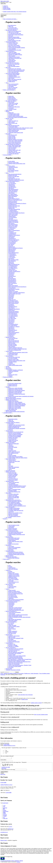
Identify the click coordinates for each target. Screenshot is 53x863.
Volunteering (11, 598)
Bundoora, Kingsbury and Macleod (15, 370)
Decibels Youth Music (12, 475)
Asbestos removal (12, 460)
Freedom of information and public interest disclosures (19, 617)
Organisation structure (12, 601)
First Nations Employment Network (15, 532)
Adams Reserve (11, 184)
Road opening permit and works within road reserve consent (20, 127)
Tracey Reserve (11, 319)
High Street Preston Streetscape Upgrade (16, 660)
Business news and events (11, 556)
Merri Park (10, 284)
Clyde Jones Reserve (12, 217)
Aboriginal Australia (12, 490)
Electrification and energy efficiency (15, 552)
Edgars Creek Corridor (13, 225)
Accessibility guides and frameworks (15, 510)
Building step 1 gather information (15, 402)
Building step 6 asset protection (14, 408)
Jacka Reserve (11, 258)
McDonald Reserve (12, 280)
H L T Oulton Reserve (12, 241)
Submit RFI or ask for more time (15, 392)
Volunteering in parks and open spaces (16, 180)
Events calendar (11, 165)
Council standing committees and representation (18, 614)
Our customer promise (12, 578)
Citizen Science (11, 59)
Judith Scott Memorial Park (13, 264)
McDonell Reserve (12, 282)
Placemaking (8, 545)
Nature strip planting (12, 85)
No (6, 753)
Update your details (12, 625)
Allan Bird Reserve (12, 187)
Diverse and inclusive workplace (15, 592)
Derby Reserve (11, 223)
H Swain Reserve (11, 243)
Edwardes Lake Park (12, 226)
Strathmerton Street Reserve (14, 309)
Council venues (9, 351)
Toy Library (10, 449)
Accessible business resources (14, 516)
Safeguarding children (12, 620)
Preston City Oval (12, 299)
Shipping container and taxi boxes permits (16, 129)
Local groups (11, 107)
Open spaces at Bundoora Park (14, 350)
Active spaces (11, 546)
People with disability (10, 507)
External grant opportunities (14, 641)
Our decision (11, 395)
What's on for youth (12, 473)
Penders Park (11, 297)
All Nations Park (11, 185)
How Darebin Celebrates (13, 170)
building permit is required (36, 702)
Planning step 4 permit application (15, 391)
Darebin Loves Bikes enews (14, 106)
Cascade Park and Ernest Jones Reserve (16, 212)
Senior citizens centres (12, 354)
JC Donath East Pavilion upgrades (15, 657)
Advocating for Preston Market (14, 666)
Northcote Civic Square (13, 291)
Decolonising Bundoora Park (14, 491)
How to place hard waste (13, 72)
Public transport (9, 110)
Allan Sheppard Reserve (13, 189)
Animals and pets (9, 430)
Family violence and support (14, 451)
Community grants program (14, 635)
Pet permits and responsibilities (14, 436)
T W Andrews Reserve (13, 316)
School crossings (11, 136)
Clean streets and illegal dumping (12, 73)
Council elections (9, 642)
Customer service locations (13, 574)
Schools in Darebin (12, 455)
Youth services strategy (13, 480)
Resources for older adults (13, 497)
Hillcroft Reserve (11, 250)
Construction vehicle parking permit (15, 132)
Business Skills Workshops (13, 557)
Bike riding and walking (11, 100)
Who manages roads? (12, 134)
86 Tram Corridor (11, 654)
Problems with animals (13, 437)
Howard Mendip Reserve (13, 252)
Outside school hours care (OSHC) (15, 456)
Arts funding (10, 639)
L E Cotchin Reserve (12, 266)
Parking (7, 111)
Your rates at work (12, 633)
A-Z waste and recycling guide (14, 33)
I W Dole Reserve (12, 253)
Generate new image (6, 767)
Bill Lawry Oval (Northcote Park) (15, 199)
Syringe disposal (11, 468)
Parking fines (11, 112)
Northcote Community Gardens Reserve (16, 292)
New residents (9, 517)
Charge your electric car (13, 120)
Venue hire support (12, 640)
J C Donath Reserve (12, 255)
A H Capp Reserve (12, 183)
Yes (6, 750)
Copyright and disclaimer (6, 860)
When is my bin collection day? (14, 31)
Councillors (10, 606)
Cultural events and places (13, 482)
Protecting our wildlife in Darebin (15, 54)
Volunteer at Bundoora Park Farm (15, 347)
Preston (9, 373)
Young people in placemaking (14, 547)
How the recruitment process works (15, 593)
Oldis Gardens (11, 294)
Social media (11, 580)
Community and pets (7, 412)
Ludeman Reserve (12, 276)
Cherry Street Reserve (12, 215)
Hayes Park (10, 245)
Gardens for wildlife (12, 52)
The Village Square (12, 318)
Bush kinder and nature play (14, 178)
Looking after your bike (13, 103)
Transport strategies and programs (12, 144)
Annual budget (11, 603)
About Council (6, 559)
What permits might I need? (14, 538)
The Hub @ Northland (13, 474)
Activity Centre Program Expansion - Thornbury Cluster (19, 665)
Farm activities (11, 339)
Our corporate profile (12, 596)
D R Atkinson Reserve (13, 219)
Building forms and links (13, 401)
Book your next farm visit (13, 340)
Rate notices (10, 624)
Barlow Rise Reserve (12, 196)
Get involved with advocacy (14, 649)
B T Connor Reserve (12, 194)
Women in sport (11, 364)
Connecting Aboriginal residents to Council (17, 485)
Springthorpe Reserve (12, 306)
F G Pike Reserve (12, 228)
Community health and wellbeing (12, 422)
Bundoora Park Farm (12, 175)
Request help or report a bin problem (15, 34)
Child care (10, 444)
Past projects (10, 549)
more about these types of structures (25, 694)
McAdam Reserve (12, 278)
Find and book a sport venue (14, 357)
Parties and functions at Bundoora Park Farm (17, 348)
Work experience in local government (16, 599)
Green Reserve (11, 237)
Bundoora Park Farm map (13, 341)
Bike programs (11, 102)
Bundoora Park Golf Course (14, 205)
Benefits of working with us (14, 591)
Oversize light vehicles (13, 126)
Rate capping (11, 627)
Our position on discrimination (14, 503)
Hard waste (10, 35)
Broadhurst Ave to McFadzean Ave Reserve (17, 203)
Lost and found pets (12, 439)
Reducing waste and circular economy (16, 553)
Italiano (4, 810)
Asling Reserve (11, 192)
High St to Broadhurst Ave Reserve (15, 248)
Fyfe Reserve (11, 231)
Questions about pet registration (14, 435)
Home (2, 673)
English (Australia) (14, 11)
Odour (9, 464)
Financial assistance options (14, 626)
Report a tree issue (12, 88)
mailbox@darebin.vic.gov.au (6, 784)
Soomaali (5, 814)
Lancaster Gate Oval (12, 270)
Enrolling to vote (11, 644)
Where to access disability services (15, 512)
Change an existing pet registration (15, 434)
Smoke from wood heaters (13, 467)
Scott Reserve (11, 304)
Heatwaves (10, 429)
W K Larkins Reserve (12, 325)
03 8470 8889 (8, 792)
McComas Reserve (12, 279)
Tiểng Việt (5, 818)
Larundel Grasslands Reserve (14, 271)
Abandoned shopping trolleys (14, 76)
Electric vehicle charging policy (14, 145)
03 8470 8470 (5, 803)
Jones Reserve (11, 263)
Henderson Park (11, 246)
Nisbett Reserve (11, 290)
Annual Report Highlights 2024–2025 (16, 610)
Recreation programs (12, 345)
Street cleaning (11, 78)
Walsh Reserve (11, 327)
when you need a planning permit (41, 714)
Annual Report (11, 604)
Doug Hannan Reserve (13, 224)
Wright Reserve (11, 334)
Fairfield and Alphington (13, 371)
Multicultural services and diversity (13, 499)
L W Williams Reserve (12, 267)
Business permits (9, 536)
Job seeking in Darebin (13, 597)
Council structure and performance (13, 600)
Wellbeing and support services (14, 426)
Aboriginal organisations (13, 484)
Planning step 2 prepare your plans (15, 389)
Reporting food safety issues (14, 461)
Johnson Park (11, 262)
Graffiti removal (11, 81)
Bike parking (11, 105)
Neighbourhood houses (13, 353)
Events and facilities (7, 154)
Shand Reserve (11, 305)
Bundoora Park (11, 208)
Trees (7, 82)
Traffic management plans (13, 130)
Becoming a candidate (12, 645)
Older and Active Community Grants (15, 638)
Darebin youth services (10, 471)
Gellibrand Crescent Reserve (14, 235)
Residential (3, 674)
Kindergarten (11, 446)
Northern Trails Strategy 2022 (14, 146)
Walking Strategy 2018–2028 (14, 152)
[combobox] (11, 14)
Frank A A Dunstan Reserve (14, 230)
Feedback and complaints (13, 573)
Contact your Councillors (13, 579)
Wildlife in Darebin (12, 441)
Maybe (6, 751)
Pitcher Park (10, 298)
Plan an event (11, 171)
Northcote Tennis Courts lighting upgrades (17, 655)
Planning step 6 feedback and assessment (16, 393)
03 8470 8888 (3, 782)
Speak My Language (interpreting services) (17, 505)
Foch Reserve (11, 229)
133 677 (10, 826)
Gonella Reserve (11, 236)
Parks (7, 172)
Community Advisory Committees (15, 504)
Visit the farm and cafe (12, 338)
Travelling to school (12, 109)
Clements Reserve (12, 216)
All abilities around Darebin (14, 508)
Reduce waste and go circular (14, 46)
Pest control (10, 465)
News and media (9, 584)
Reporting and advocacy (13, 514)
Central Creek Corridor (13, 214)
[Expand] (16, 30)
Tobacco (10, 469)
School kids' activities (12, 447)
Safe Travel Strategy (12, 147)
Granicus (18, 861)
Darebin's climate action (13, 42)
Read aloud (4, 768)
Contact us (8, 570)
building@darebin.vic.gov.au (9, 745)
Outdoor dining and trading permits (15, 541)
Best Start (10, 454)
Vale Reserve (11, 323)
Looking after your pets (13, 440)
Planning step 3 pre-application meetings (16, 390)
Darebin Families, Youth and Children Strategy (17, 457)
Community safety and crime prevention (16, 424)
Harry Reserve (11, 244)
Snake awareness (11, 55)
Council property (11, 613)
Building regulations (12, 632)
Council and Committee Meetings (15, 607)
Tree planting (11, 86)
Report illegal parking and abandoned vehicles (17, 117)
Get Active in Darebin (12, 358)
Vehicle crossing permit (13, 131)
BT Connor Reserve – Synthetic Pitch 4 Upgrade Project (19, 659)
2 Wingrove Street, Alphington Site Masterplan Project (19, 661)
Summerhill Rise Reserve (13, 312)
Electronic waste (11, 65)
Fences (9, 630)
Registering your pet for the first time (15, 431)
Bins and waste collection (11, 30)
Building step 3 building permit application (17, 404)
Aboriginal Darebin (10, 481)
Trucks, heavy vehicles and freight (15, 140)
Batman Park (11, 197)
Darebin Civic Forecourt (13, 222)
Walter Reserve (11, 328)
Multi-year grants (11, 637)
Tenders (10, 535)
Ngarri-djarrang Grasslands (13, 289)
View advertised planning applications (13, 398)
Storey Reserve (11, 307)
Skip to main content (5, 1)
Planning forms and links (11, 397)
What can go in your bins (13, 32)
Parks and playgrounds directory (14, 174)
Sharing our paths (11, 137)
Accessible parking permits (13, 115)
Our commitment (11, 483)
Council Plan (11, 605)
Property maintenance (12, 80)
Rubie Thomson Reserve (13, 303)
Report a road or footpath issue (14, 143)
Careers (7, 588)
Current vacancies (12, 590)
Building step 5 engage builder (14, 406)
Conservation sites (12, 60)
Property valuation (12, 628)
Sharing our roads (12, 138)
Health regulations (12, 540)
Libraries (7, 366)
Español (4, 816)
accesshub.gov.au (4, 832)
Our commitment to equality (14, 502)
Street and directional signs (13, 125)
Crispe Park (10, 218)
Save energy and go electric (14, 45)
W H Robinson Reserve (13, 324)
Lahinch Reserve (11, 269)
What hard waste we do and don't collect (16, 69)
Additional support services (13, 576)
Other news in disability (13, 515)
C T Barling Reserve (12, 210)
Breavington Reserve (12, 202)
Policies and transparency (11, 611)
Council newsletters (12, 586)
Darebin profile (9, 668)
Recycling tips (11, 39)
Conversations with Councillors (14, 653)
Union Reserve (11, 321)
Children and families (10, 442)
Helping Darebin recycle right (14, 40)
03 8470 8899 (6, 744)
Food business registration (13, 539)
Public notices (11, 587)
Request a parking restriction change (15, 116)
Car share (10, 119)
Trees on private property (13, 84)
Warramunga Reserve (12, 330)
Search (2, 672)
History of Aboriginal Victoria (14, 489)
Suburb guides (9, 368)
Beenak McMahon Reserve (13, 198)
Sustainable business (10, 550)
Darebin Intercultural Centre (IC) (15, 501)
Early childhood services (13, 453)
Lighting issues (11, 462)
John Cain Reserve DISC (13, 259)
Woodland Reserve (12, 333)
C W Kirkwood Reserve (13, 211)
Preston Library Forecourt (13, 301)
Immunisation (11, 423)
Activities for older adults (13, 494)
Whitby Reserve (11, 331)
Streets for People (11, 149)
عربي (4, 805)
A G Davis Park (11, 182)
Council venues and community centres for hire (18, 352)
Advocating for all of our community (15, 648)
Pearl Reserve (11, 296)
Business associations (12, 548)
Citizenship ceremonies (13, 167)
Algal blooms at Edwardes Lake (14, 58)
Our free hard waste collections (14, 68)
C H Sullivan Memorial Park (14, 209)
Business (5, 518)
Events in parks (11, 169)
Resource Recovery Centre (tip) (12, 62)
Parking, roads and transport (9, 89)
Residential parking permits (13, 113)
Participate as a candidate (13, 646)
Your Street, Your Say (12, 151)
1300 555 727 (10, 828)
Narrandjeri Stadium (12, 361)
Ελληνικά (5, 807)
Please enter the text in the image (8, 769)
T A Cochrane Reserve (13, 314)
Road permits (8, 124)
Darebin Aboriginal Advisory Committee (16, 487)
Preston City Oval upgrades (14, 664)
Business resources (9, 555)
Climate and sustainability (11, 41)
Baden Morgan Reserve (13, 195)
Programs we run (11, 477)
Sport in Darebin (9, 355)
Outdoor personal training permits (15, 365)
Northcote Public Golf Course (14, 293)
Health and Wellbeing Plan (13, 427)
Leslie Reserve (11, 273)
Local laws (10, 618)
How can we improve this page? (7, 756)
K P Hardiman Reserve (13, 265)
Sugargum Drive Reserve (13, 311)
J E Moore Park (11, 256)
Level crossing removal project (14, 141)
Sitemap (21, 860)
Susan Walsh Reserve (12, 313)
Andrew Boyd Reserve (13, 190)
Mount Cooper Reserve (13, 285)
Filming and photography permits (15, 615)
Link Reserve (11, 275)
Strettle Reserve (11, 310)
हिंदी (4, 809)
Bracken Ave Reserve (12, 201)
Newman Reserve (12, 287)
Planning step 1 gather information (15, 388)
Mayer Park (10, 277)
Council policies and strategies (14, 612)
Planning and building (7, 377)
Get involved (11, 511)
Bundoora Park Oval (12, 207)
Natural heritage (11, 61)
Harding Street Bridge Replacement (15, 658)
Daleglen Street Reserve (13, 221)
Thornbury (10, 375)
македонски (5, 811)
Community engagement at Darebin (13, 669)
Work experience (11, 346)
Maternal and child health (13, 443)
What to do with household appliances (16, 71)
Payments (10, 571)
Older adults (8, 492)
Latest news (10, 585)
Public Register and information (14, 619)
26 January (10, 488)
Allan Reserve (11, 188)
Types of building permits (44, 673)
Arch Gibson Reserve (12, 191)
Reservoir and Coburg (12, 374)
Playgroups (10, 448)
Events (7, 164)
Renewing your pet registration (14, 433)
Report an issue (11, 572)
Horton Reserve (11, 251)
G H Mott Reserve (12, 233)
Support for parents (12, 450)
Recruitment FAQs (12, 594)
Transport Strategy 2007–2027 (14, 150)
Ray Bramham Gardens (13, 300)
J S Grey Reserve (11, 257)
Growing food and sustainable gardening (16, 47)
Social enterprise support (13, 531)
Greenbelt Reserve (12, 238)
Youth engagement (12, 476)
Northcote (10, 372)
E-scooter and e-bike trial (13, 153)
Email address (3, 759)
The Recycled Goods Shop (13, 64)
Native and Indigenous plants (14, 53)
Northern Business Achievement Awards (16, 534)
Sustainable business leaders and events (16, 554)
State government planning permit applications (15, 411)
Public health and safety (10, 458)
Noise (9, 463)
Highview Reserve (12, 249)
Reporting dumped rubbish (13, 37)
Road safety (8, 133)
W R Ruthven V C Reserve (14, 326)
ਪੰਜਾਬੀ (4, 813)
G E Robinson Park (12, 232)
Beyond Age (10, 498)
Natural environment (10, 51)
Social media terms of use (13, 581)
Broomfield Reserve (12, 204)
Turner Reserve (11, 320)
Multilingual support (12, 577)
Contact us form (11, 583)
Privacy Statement (15, 860)
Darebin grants (9, 634)
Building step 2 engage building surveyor (16, 403)
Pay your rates (11, 623)
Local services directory (13, 478)
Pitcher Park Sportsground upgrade (15, 662)
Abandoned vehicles (12, 75)
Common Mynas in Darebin (14, 57)
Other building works (12, 409)
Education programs (12, 344)
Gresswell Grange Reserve (13, 239)
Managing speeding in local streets (15, 139)
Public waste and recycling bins (14, 38)
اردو (4, 817)
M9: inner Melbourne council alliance (16, 652)
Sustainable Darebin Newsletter (14, 49)
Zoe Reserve (10, 336)
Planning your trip (9, 118)
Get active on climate (12, 44)
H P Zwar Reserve (12, 242)
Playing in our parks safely (13, 176)
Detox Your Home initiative (14, 66)
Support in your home (12, 495)
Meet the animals (11, 343)
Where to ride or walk (12, 104)
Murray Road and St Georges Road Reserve (17, 286)
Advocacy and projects (10, 647)
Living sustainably (12, 48)
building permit (24, 699)
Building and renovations (11, 399)
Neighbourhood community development (16, 428)
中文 (4, 806)
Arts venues (8, 367)
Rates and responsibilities (11, 621)
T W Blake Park (11, 317)
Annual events (11, 168)
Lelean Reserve (11, 272)
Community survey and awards (14, 608)
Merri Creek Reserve (12, 283)
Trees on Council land (12, 87)
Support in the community (13, 496)
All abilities (10, 362)
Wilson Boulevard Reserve (13, 332)
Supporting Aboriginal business (14, 533)
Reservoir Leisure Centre (13, 359)
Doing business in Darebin (11, 529)
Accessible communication (13, 509)
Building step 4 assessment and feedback (16, 405)
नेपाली (4, 812)
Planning (7, 386)
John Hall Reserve (12, 260)
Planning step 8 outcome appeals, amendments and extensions (20, 396)
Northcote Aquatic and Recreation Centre (16, 360)
